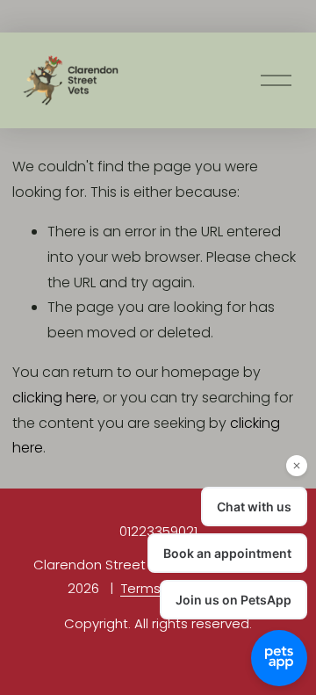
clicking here (54, 397)
